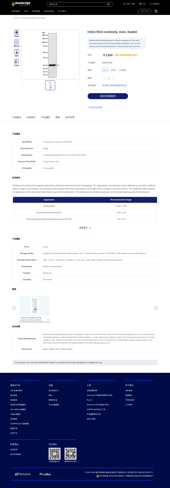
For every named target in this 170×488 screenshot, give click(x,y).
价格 (90, 55)
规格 (90, 70)
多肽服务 (13, 419)
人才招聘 (128, 405)
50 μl (105, 70)
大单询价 (122, 70)
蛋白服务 (13, 395)
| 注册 (132, 4)
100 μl (113, 70)
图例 (58, 117)
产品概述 (16, 117)
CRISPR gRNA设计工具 (96, 409)
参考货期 (92, 85)
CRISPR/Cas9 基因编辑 (19, 424)
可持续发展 (129, 400)
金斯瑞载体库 (92, 390)
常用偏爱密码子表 (94, 414)
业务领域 (128, 390)
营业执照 (130, 472)
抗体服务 (13, 400)
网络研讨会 (53, 400)
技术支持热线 (15, 454)
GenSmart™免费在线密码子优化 (99, 395)
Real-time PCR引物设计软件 (98, 405)
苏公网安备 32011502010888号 (111, 476)
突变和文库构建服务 (18, 405)
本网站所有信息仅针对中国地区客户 (139, 476)
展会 (50, 395)
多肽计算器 (91, 419)
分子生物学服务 (16, 390)
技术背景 (69, 117)
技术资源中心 (54, 390)
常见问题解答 (54, 405)
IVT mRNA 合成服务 (18, 409)
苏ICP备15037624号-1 (143, 472)
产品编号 (92, 63)
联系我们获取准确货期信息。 (115, 85)
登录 (128, 4)
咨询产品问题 (96, 107)
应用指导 (31, 117)
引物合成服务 (15, 414)
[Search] (108, 4)
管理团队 (128, 395)
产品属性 (45, 117)
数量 (90, 78)
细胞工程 (13, 428)
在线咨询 (13, 450)
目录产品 (16, 18)
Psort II (89, 400)
